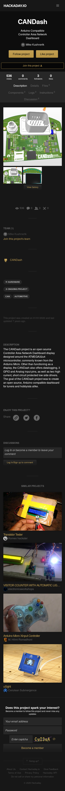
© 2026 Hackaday (32, 782)
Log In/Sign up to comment (20, 462)
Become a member (14, 711)
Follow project (21, 54)
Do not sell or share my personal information (32, 776)
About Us (11, 769)
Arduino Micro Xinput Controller (21, 635)
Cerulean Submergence (22, 690)
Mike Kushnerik (35, 44)
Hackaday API (50, 772)
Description (20, 86)
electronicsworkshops (21, 589)
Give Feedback (51, 769)
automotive (21, 296)
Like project (47, 54)
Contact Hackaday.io (30, 769)
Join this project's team (16, 239)
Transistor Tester (12, 534)
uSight (7, 686)
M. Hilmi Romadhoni (20, 639)
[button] (57, 5)
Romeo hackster (18, 538)
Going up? (33, 760)
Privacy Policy (32, 772)
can (7, 296)
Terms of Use (14, 772)
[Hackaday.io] (15, 5)
